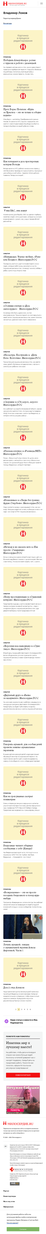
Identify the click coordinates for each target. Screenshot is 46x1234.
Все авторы (7, 23)
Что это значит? (12, 1223)
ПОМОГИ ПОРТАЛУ (23, 1075)
